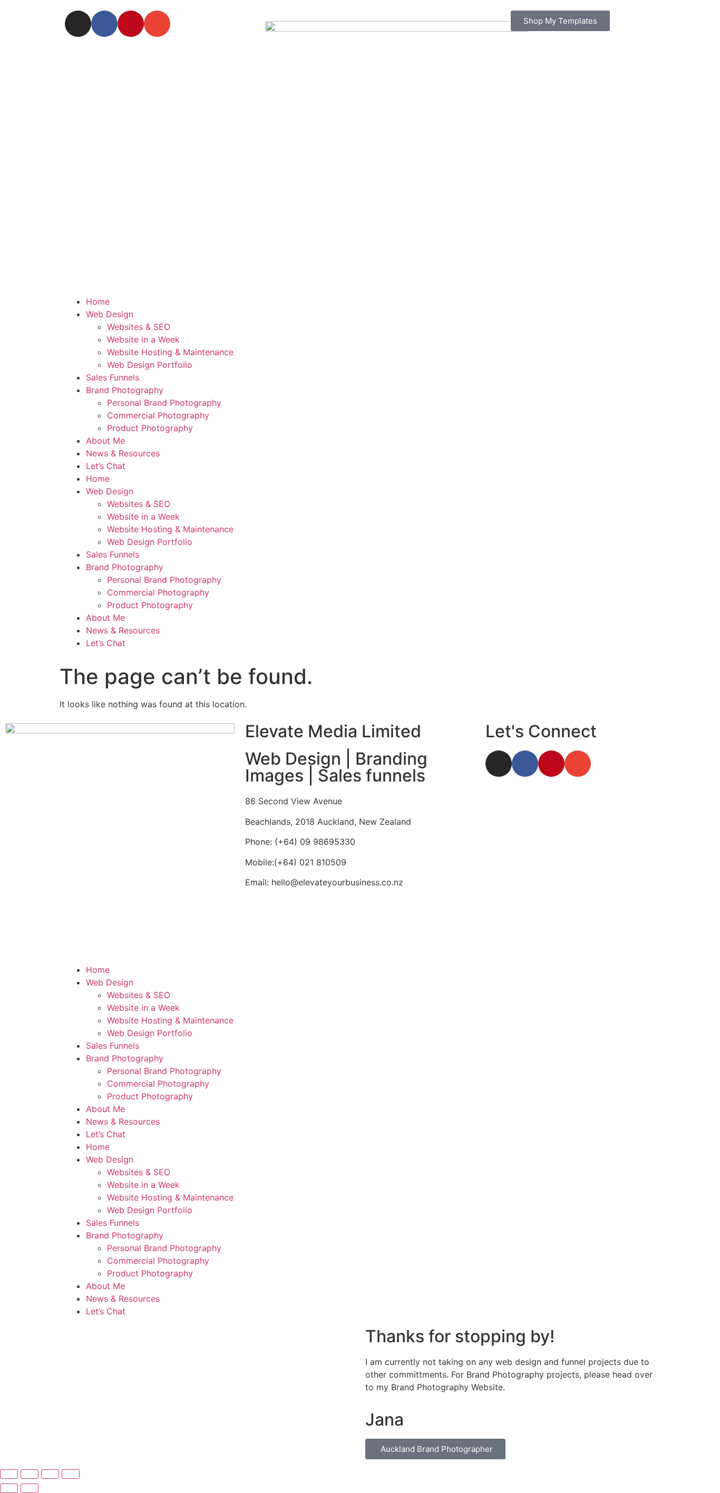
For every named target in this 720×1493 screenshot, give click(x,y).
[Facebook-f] (104, 24)
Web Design (109, 314)
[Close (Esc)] (71, 1474)
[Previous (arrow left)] (9, 1488)
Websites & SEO (138, 326)
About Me (105, 440)
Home (98, 301)
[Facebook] (525, 763)
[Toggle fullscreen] (29, 1474)
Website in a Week (143, 339)
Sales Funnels (112, 377)
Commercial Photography (158, 415)
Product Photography (150, 428)
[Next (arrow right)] (29, 1488)
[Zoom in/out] (9, 1474)
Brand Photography (124, 390)
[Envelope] (157, 24)
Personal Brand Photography (164, 402)
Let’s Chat (105, 466)
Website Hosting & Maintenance (170, 352)
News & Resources (123, 453)
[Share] (50, 1474)
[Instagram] (78, 24)
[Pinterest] (131, 24)
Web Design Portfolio (149, 364)
